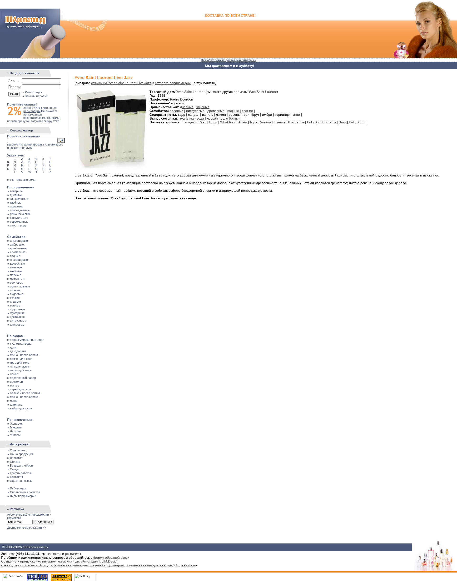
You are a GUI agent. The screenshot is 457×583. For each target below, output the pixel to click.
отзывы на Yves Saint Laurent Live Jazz (121, 83)
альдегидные (19, 240)
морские (15, 275)
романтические (20, 214)
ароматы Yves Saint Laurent (255, 92)
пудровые (16, 294)
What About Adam (233, 122)
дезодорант (18, 351)
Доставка (16, 458)
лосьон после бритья (24, 355)
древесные (17, 263)
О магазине (17, 450)
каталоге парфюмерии (173, 83)
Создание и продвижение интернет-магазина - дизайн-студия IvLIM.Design (60, 561)
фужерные (17, 313)
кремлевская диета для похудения (78, 565)
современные (19, 221)
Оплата (15, 461)
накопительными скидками (41, 118)
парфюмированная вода (26, 340)
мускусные (17, 279)
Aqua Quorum (260, 122)
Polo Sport (357, 122)
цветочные (17, 317)
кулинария (115, 565)
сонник (6, 565)
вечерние (16, 191)
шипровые (17, 324)
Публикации (18, 488)
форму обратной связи (111, 557)
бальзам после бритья (25, 393)
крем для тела (19, 362)
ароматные (17, 252)
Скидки (15, 469)
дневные (16, 195)
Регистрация (33, 92)
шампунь (16, 404)
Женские (16, 423)
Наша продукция (21, 454)
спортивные (18, 225)
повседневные (20, 210)
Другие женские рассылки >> (26, 527)
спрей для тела (20, 389)
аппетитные (18, 248)
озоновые (16, 282)
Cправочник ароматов (25, 492)
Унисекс (15, 435)
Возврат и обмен (21, 465)
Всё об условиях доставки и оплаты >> (228, 60)
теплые (15, 305)
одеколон (16, 381)
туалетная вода (20, 343)
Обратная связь (21, 480)
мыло (13, 400)
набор (14, 374)
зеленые (16, 267)
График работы (20, 473)
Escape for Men (194, 122)
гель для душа (19, 366)
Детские (15, 431)
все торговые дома (22, 179)
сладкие (15, 301)
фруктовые (17, 309)
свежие (15, 298)
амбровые (17, 244)
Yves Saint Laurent (190, 92)
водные (15, 256)
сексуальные (18, 218)
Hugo (213, 122)
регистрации (31, 111)
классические (19, 199)
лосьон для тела (21, 359)
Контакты (16, 477)
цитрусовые (18, 320)
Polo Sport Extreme (321, 122)
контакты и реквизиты (64, 554)
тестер (14, 385)
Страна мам (185, 565)
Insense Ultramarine (289, 122)
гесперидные (19, 259)
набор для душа (21, 408)
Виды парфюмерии (23, 496)
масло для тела (20, 370)
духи (13, 347)
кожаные (16, 271)
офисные (16, 206)
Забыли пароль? (36, 96)
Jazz (342, 122)
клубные (15, 202)
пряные (15, 290)
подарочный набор (23, 378)
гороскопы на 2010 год (31, 565)
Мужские (16, 427)
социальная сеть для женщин (149, 565)
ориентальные (20, 286)
